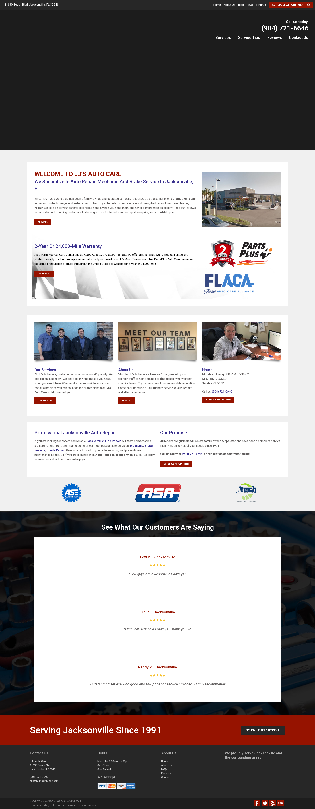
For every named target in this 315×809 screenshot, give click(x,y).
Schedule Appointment (288, 5)
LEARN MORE (44, 273)
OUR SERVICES (45, 400)
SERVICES (43, 222)
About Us (229, 5)
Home (217, 5)
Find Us (261, 5)
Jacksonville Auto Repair (104, 441)
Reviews (166, 773)
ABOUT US (127, 400)
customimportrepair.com (44, 780)
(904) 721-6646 (222, 391)
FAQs (250, 5)
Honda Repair (55, 450)
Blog (241, 5)
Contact (165, 777)
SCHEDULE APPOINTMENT (218, 399)
